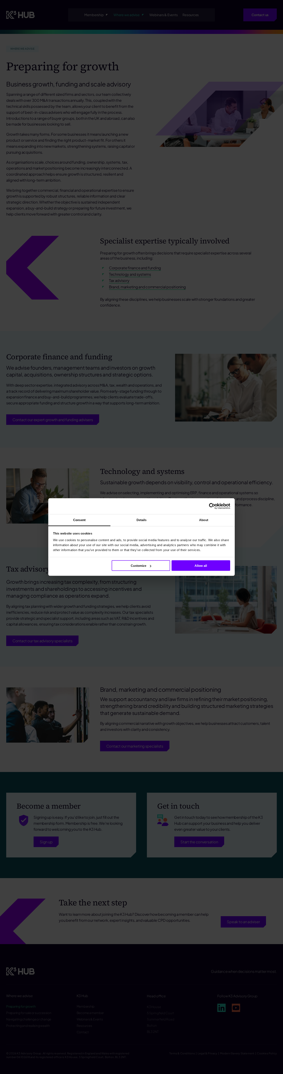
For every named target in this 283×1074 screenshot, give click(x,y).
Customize (138, 565)
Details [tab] (142, 519)
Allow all (201, 565)
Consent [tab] (79, 519)
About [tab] (203, 519)
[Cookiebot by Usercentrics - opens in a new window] (212, 506)
